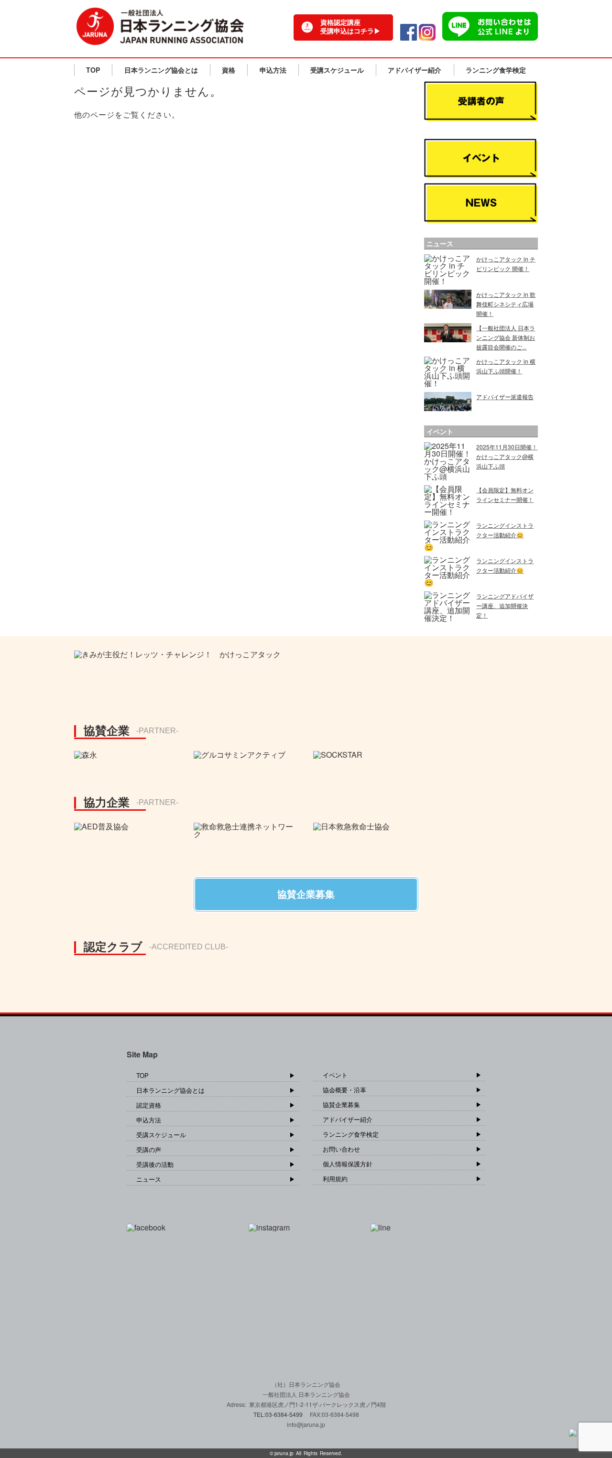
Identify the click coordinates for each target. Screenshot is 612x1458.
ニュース (148, 1179)
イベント (335, 1074)
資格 (228, 70)
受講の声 (148, 1149)
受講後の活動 (155, 1164)
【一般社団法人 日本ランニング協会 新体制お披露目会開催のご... (505, 337)
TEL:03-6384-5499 (278, 1414)
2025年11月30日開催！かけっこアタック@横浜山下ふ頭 (506, 456)
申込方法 (273, 70)
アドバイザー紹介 (414, 70)
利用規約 (335, 1178)
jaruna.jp (284, 1453)
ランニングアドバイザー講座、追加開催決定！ (505, 605)
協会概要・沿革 (344, 1089)
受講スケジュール (337, 70)
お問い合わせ (341, 1148)
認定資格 (148, 1105)
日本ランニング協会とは (161, 70)
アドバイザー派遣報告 (505, 396)
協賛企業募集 (341, 1104)
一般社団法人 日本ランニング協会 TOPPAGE (160, 26)
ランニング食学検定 (496, 70)
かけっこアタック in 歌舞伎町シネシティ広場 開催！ (506, 303)
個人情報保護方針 (347, 1163)
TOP (93, 70)
